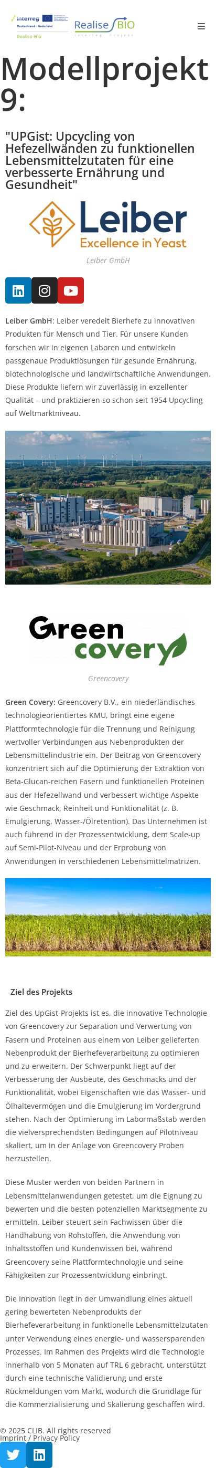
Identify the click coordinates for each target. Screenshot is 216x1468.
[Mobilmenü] (202, 26)
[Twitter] (13, 1455)
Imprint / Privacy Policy (40, 1438)
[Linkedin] (18, 290)
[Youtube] (71, 290)
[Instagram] (44, 290)
